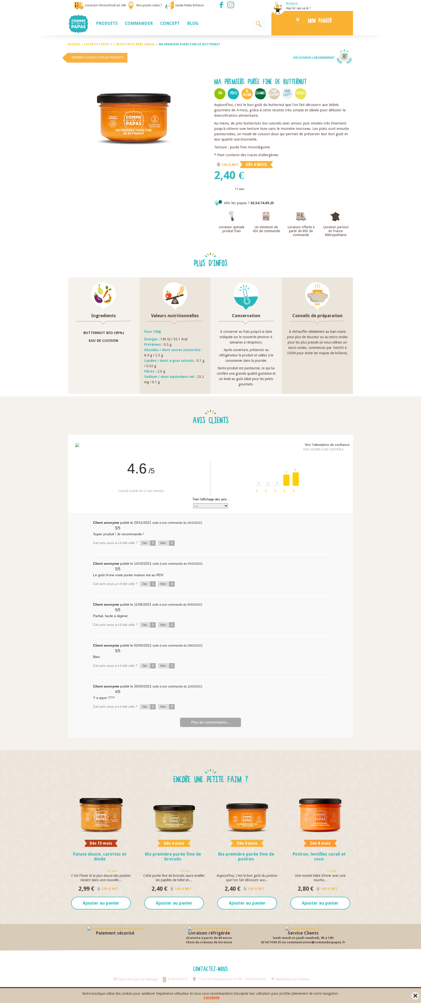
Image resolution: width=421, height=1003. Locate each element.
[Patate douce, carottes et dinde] (101, 814)
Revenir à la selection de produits (98, 57)
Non (166, 543)
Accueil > (76, 44)
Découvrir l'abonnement (314, 57)
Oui (148, 543)
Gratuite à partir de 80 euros (209, 938)
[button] (106, 23)
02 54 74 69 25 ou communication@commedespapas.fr (303, 942)
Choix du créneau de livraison (209, 942)
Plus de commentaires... (210, 722)
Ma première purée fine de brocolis (173, 856)
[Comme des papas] (80, 23)
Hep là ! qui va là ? (298, 8)
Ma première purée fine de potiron (246, 856)
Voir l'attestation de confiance (327, 445)
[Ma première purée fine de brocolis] (174, 814)
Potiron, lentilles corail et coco (319, 856)
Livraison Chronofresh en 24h (105, 5)
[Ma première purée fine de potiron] (247, 814)
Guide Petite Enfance (189, 5)
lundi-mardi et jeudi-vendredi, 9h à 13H (303, 938)
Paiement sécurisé (115, 933)
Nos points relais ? (149, 5)
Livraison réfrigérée (209, 933)
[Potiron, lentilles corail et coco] (320, 814)
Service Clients (303, 933)
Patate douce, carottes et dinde (99, 856)
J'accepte (212, 997)
